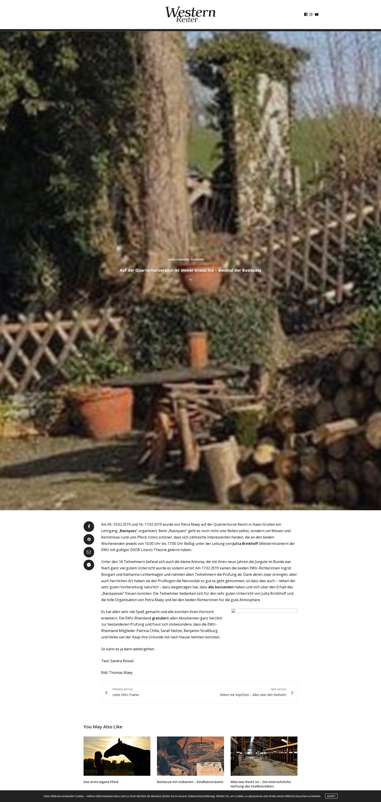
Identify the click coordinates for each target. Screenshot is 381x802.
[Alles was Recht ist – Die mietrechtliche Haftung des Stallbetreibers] (264, 756)
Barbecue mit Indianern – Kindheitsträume (190, 782)
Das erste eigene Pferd (101, 782)
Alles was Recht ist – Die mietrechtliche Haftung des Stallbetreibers (261, 784)
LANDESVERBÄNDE (178, 259)
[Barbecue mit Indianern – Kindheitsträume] (190, 756)
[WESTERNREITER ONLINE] (190, 14)
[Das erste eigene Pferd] (117, 756)
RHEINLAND (197, 259)
